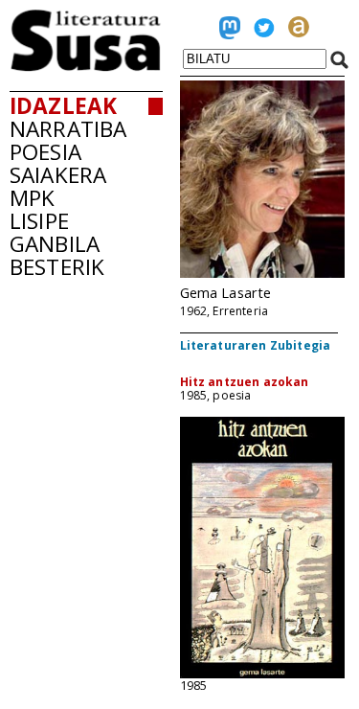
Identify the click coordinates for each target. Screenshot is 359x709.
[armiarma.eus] (298, 31)
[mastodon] (229, 31)
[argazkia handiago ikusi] (262, 273)
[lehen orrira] (86, 66)
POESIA (45, 152)
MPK (32, 198)
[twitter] (264, 31)
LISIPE (39, 221)
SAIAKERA (58, 175)
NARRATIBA (68, 129)
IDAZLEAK (63, 106)
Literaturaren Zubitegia (255, 345)
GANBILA (55, 244)
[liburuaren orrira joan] (262, 673)
